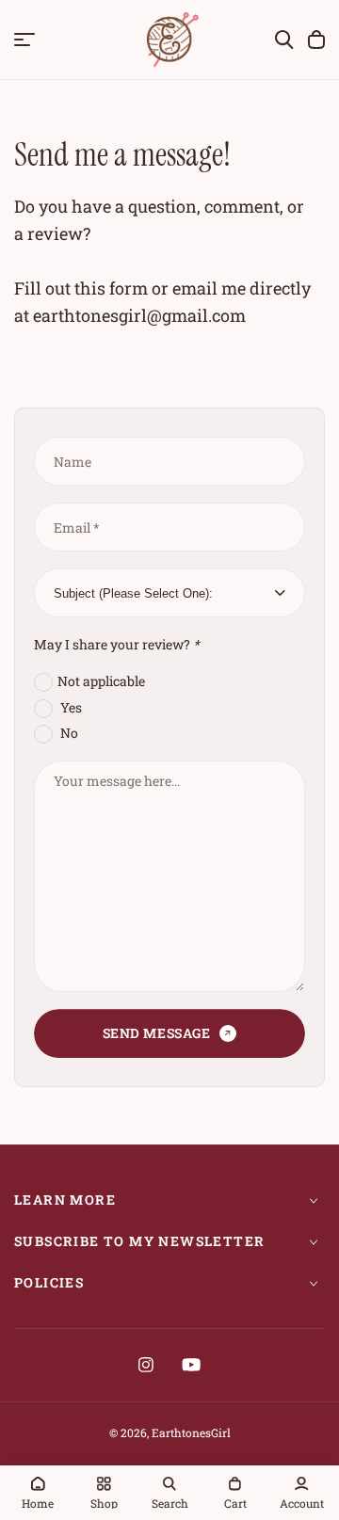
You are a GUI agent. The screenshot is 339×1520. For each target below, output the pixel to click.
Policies (49, 1282)
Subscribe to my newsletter (139, 1241)
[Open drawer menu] (24, 39)
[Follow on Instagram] (145, 1364)
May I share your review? (117, 644)
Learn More (65, 1199)
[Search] (284, 39)
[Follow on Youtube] (191, 1364)
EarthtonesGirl (191, 1432)
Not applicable (101, 681)
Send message (157, 1033)
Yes (69, 707)
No (67, 733)
